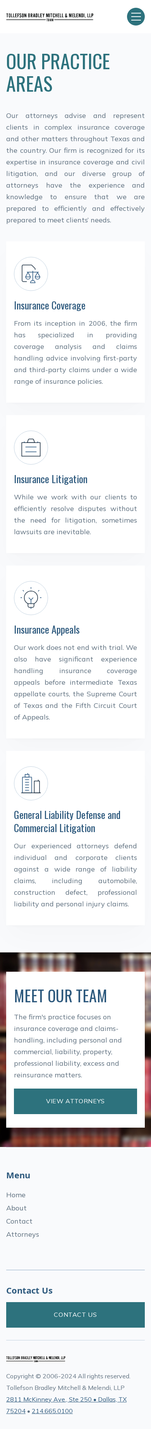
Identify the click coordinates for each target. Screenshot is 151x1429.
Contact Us (75, 1314)
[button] (136, 17)
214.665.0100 (52, 1411)
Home (16, 1194)
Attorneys (22, 1234)
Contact (19, 1221)
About (16, 1207)
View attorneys (75, 1101)
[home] (60, 16)
